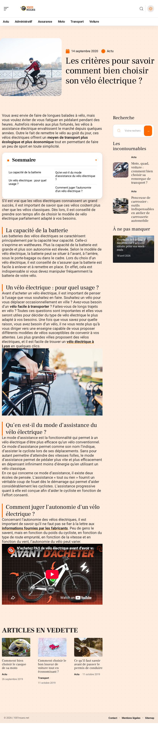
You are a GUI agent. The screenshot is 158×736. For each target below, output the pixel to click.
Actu (110, 51)
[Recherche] (141, 9)
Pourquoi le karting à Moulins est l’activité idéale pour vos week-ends (131, 245)
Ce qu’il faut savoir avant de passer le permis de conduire (88, 664)
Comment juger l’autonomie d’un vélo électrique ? (73, 189)
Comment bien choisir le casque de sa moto (14, 664)
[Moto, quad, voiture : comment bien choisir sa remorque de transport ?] (120, 170)
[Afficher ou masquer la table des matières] (66, 160)
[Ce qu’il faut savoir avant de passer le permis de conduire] (88, 647)
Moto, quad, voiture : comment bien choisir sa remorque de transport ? (142, 173)
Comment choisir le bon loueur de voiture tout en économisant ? (52, 666)
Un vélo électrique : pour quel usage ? (27, 182)
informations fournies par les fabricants (35, 528)
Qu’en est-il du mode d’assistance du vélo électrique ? (75, 176)
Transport (43, 678)
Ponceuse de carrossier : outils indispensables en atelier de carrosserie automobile (142, 209)
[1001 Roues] (27, 8)
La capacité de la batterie (25, 172)
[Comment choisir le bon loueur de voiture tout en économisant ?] (52, 647)
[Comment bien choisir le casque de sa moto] (16, 647)
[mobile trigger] (7, 8)
